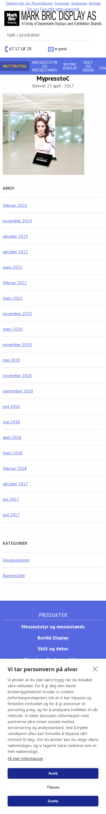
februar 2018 (15, 468)
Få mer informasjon (25, 758)
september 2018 (18, 391)
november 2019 (17, 344)
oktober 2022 (15, 251)
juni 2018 (11, 406)
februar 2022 (15, 282)
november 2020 (17, 313)
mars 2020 (13, 329)
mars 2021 (13, 298)
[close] (95, 668)
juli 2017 (11, 499)
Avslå (53, 773)
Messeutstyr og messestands (44, 66)
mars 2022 (13, 267)
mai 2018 (11, 422)
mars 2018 (13, 452)
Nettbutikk (15, 66)
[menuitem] (29, 3)
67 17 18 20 (20, 48)
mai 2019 (11, 360)
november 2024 (17, 220)
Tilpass (53, 787)
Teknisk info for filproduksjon (29, 3)
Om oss (33, 9)
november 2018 (17, 375)
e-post (61, 48)
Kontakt (95, 3)
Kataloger (79, 3)
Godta (53, 801)
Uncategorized (16, 560)
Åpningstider (14, 575)
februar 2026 (15, 205)
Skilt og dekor (88, 66)
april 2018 (12, 437)
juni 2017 (11, 514)
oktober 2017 (15, 483)
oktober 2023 (15, 236)
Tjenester (62, 3)
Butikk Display (70, 66)
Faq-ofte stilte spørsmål (59, 9)
